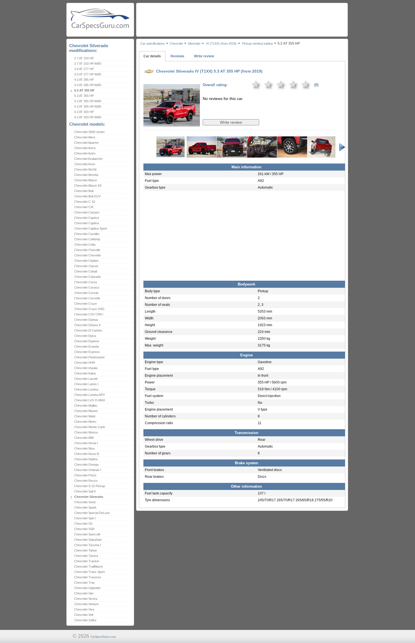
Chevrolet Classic (86, 266)
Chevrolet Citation (86, 260)
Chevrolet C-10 (84, 201)
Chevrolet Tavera (86, 555)
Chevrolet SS (83, 523)
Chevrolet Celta (84, 244)
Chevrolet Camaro (86, 212)
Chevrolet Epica (85, 335)
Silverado (194, 43)
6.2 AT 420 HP (84, 112)
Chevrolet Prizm (85, 475)
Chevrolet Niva (84, 448)
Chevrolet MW (84, 437)
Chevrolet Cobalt (85, 271)
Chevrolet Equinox (86, 341)
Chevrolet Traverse (87, 577)
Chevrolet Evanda (86, 346)
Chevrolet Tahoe (85, 550)
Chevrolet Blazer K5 (88, 185)
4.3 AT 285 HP (84, 79)
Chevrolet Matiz (85, 416)
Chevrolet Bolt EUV (87, 196)
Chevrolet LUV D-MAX (89, 400)
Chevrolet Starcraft (87, 534)
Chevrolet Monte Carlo (89, 427)
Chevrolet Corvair (86, 293)
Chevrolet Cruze (85, 303)
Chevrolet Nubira (85, 459)
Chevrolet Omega (86, 464)
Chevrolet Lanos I (86, 384)
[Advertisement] (241, 18)
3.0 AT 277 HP (84, 69)
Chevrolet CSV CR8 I (88, 314)
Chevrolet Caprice (86, 217)
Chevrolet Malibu (85, 405)
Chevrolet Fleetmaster (89, 357)
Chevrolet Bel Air (85, 169)
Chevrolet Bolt (83, 191)
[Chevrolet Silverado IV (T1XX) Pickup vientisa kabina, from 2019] (171, 122)
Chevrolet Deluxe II (87, 325)
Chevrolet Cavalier (87, 234)
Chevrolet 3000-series (89, 132)
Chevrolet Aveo (84, 164)
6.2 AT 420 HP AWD (87, 117)
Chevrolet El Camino (88, 330)
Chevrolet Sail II (85, 491)
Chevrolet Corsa (85, 282)
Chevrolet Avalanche (88, 158)
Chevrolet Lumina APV (89, 394)
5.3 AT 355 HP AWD (87, 101)
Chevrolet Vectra (85, 598)
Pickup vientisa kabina (257, 43)
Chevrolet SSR (84, 529)
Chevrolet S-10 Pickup (89, 486)
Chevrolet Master (86, 411)
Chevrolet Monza (86, 432)
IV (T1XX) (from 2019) (221, 43)
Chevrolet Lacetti (85, 378)
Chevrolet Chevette (87, 255)
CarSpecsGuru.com (103, 636)
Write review (204, 56)
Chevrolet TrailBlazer (88, 566)
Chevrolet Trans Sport (89, 572)
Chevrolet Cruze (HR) (89, 309)
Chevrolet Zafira (85, 620)
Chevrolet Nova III (86, 453)
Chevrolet (176, 43)
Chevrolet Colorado (87, 276)
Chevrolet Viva (84, 609)
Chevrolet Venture (86, 604)
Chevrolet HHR (84, 362)
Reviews (177, 56)
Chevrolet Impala (85, 368)
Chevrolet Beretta (86, 174)
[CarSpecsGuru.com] (100, 18)
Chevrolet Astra (84, 148)
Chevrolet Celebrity (87, 239)
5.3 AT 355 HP (84, 90)
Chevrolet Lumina (86, 389)
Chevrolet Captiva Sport (90, 228)
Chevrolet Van (83, 593)
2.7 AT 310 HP (84, 58)
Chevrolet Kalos (85, 373)
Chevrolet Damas (86, 319)
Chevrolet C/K (83, 207)
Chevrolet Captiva (86, 223)
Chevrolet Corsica (86, 287)
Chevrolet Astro (84, 153)
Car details (152, 56)
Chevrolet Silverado (88, 496)
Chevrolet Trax (84, 582)
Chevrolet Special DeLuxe (92, 513)
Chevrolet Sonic (85, 502)
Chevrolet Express (87, 352)
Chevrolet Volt (83, 614)
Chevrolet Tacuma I (87, 545)
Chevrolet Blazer (85, 180)
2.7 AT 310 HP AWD (87, 63)
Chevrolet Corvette (87, 298)
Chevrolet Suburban (88, 539)
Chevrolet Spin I (85, 518)
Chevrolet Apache (86, 142)
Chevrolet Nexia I (86, 443)
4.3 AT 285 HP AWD (87, 85)
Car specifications (152, 43)
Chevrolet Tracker (86, 561)
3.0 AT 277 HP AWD (87, 74)
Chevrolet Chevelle (87, 250)
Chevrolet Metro (85, 421)
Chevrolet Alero (84, 137)
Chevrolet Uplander (87, 588)
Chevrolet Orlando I (87, 470)
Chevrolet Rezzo (85, 480)
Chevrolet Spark (85, 507)
